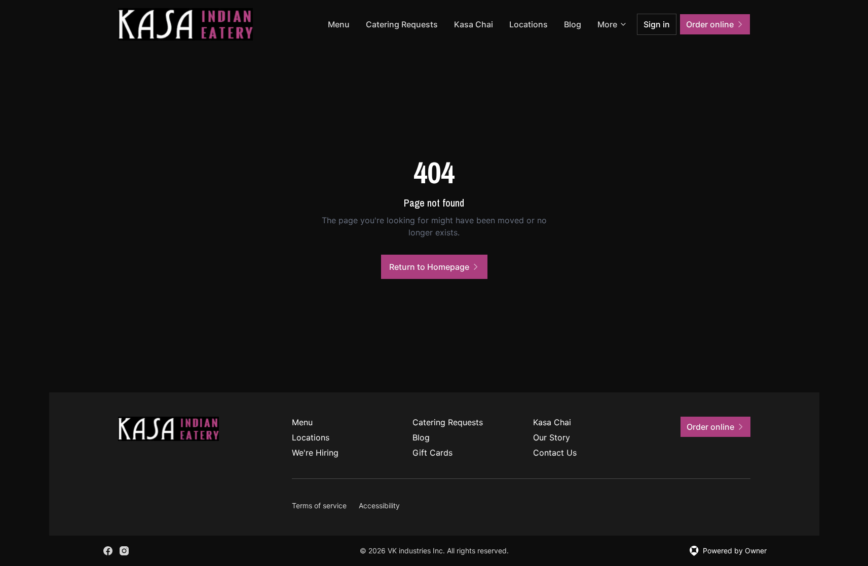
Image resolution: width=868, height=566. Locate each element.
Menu (339, 24)
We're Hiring (315, 453)
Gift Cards (432, 453)
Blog (572, 24)
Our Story (551, 437)
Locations (528, 24)
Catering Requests (402, 24)
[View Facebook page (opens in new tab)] (108, 551)
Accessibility (379, 505)
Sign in (657, 24)
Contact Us (555, 453)
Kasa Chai (473, 24)
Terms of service (319, 505)
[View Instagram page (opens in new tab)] (124, 551)
